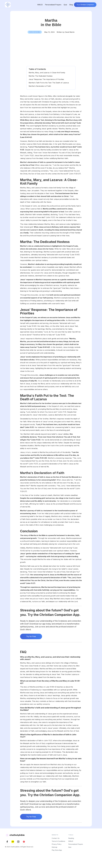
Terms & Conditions (58, 841)
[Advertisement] (51, 49)
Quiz (65, 5)
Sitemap (54, 847)
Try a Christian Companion (85, 4)
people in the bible (34, 32)
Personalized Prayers (53, 5)
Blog (71, 5)
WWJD (40, 5)
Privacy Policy (56, 844)
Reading (71, 838)
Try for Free (31, 636)
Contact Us (55, 838)
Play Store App (57, 850)
